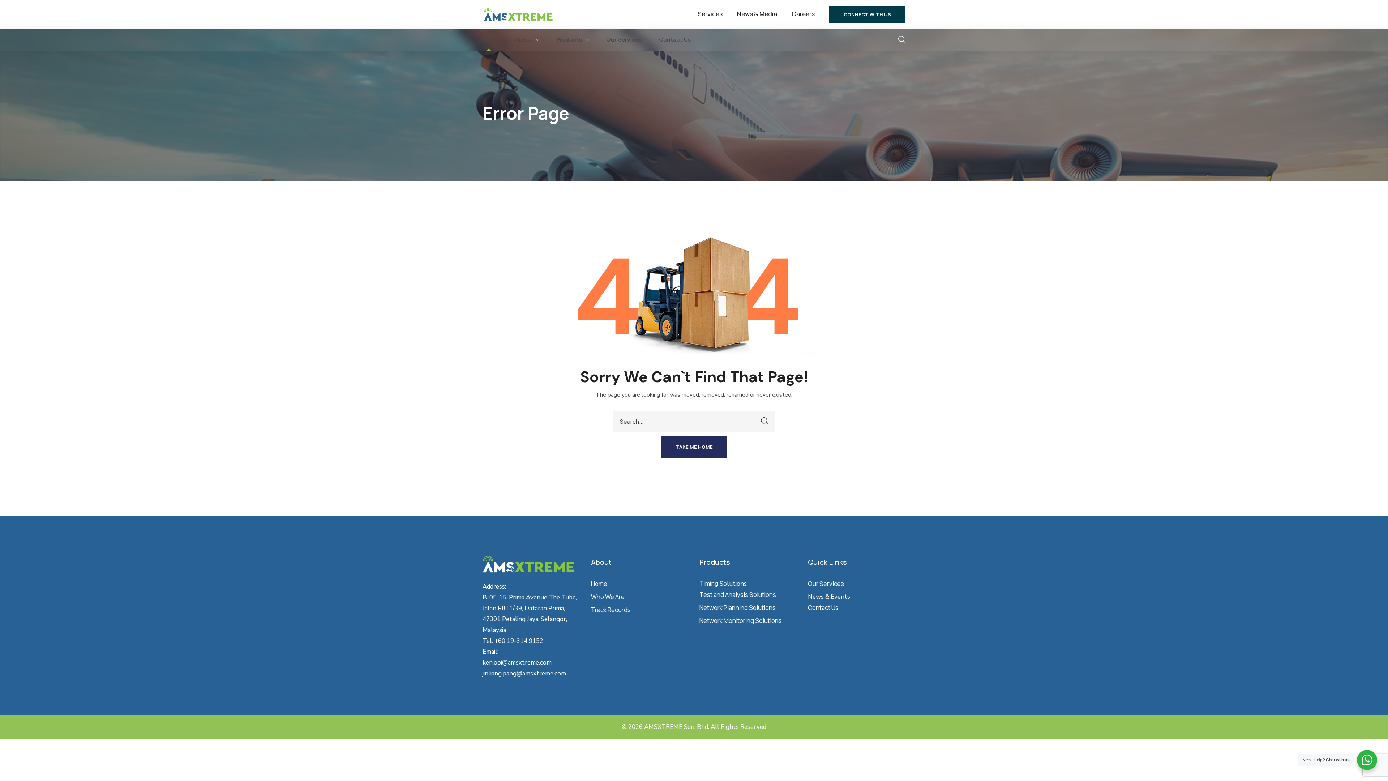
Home (599, 584)
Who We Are (608, 597)
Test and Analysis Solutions (737, 594)
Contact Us (823, 607)
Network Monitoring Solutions (740, 620)
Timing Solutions (723, 584)
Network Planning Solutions (737, 607)
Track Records (611, 610)
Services (710, 14)
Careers (803, 14)
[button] (867, 14)
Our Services (826, 584)
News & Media (757, 14)
